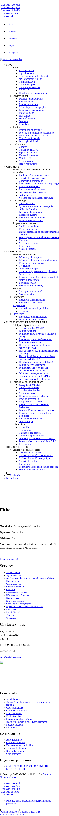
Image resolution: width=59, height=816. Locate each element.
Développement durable (16, 592)
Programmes (19, 305)
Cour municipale (13, 584)
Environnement (13, 598)
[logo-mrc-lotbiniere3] (11, 59)
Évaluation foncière (15, 601)
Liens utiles (18, 314)
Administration (13, 572)
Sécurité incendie (14, 612)
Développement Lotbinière (19, 745)
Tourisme (10, 615)
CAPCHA (10, 589)
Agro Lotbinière (14, 739)
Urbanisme (11, 618)
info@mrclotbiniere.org (10, 657)
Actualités (12, 31)
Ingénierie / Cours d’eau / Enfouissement (24, 606)
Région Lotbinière (15, 751)
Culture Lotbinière (15, 742)
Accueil (11, 24)
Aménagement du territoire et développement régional (30, 578)
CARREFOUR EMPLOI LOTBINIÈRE (27, 766)
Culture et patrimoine (15, 587)
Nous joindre (13, 52)
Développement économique (18, 595)
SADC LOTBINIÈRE (17, 769)
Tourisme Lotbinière (16, 748)
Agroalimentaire (13, 575)
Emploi (11, 45)
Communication (13, 581)
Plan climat (11, 609)
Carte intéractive (14, 753)
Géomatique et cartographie (18, 604)
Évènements (13, 38)
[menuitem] (32, 24)
